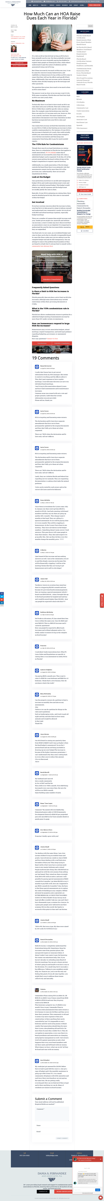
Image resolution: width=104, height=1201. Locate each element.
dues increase (15, 36)
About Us (35, 5)
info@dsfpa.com (50, 1)
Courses (58, 5)
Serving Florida (37, 1)
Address (79, 1153)
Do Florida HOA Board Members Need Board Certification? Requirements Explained (84, 52)
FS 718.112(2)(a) (51, 152)
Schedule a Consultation (52, 279)
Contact (76, 5)
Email (52, 1153)
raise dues (22, 38)
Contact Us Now (52, 338)
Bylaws (79, 99)
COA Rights (81, 102)
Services (52, 5)
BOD (78, 96)
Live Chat (102, 601)
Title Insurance (82, 128)
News (70, 5)
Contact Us (43, 1191)
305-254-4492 (63, 1)
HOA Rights (81, 116)
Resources (65, 5)
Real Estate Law (82, 122)
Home (30, 5)
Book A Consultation (94, 5)
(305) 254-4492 (15, 54)
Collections (80, 105)
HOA (20, 36)
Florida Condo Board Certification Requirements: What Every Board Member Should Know (84, 40)
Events (79, 114)
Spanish (79, 125)
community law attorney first (42, 246)
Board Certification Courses (68, 1191)
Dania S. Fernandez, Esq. (18, 43)
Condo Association (83, 111)
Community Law (82, 108)
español (82, 5)
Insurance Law (82, 119)
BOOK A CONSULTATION (19, 65)
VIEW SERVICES (19, 62)
